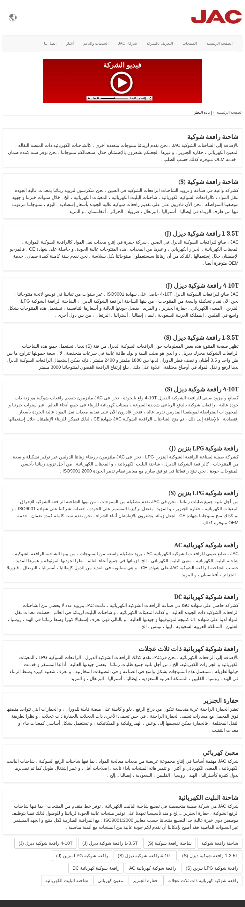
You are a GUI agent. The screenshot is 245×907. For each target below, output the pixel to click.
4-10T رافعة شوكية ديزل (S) (202, 389)
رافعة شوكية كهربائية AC (206, 545)
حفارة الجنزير (221, 700)
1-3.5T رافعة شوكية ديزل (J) (201, 233)
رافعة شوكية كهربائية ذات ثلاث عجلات (189, 649)
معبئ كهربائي (221, 752)
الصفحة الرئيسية (229, 112)
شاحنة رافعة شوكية (213, 136)
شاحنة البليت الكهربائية (208, 797)
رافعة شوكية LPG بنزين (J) (204, 448)
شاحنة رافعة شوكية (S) (208, 181)
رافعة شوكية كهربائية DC (206, 597)
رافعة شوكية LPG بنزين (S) (203, 493)
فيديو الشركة (122, 65)
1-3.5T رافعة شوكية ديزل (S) (201, 337)
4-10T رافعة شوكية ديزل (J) (202, 285)
